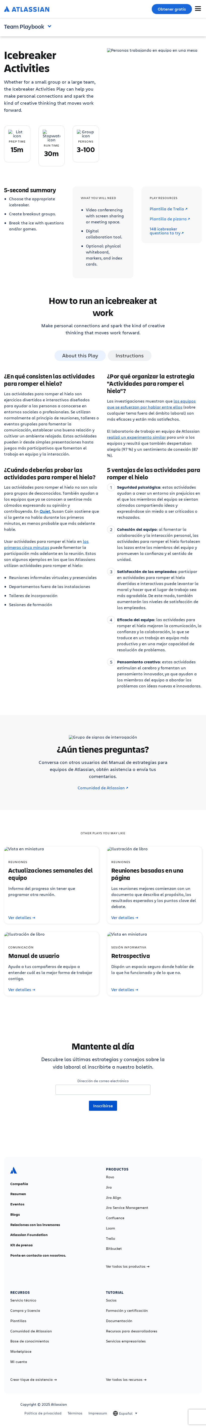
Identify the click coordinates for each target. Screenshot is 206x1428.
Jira (109, 1187)
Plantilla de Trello (167, 209)
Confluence (115, 1218)
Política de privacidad (43, 1413)
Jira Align (113, 1198)
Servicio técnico (23, 1300)
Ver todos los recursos (124, 1380)
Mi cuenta (18, 1362)
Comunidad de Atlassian (101, 788)
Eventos (17, 1204)
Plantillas (18, 1321)
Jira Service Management (127, 1208)
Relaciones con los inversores (35, 1225)
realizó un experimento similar (136, 437)
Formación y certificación (127, 1311)
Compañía (19, 1184)
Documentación (119, 1321)
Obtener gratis (172, 9)
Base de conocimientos (29, 1341)
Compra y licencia (25, 1311)
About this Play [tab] (80, 355)
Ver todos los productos (125, 1266)
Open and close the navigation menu (50, 25)
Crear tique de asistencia (31, 1380)
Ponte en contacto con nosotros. (38, 1255)
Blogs (15, 1214)
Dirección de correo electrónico (103, 1080)
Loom (110, 1228)
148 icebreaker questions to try (165, 231)
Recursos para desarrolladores (131, 1331)
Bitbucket (114, 1249)
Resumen (18, 1194)
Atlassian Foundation (29, 1235)
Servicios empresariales (126, 1341)
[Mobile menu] (198, 8)
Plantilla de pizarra (168, 218)
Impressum (97, 1413)
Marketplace (20, 1351)
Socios (111, 1300)
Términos (75, 1413)
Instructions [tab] (130, 355)
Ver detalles (19, 918)
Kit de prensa (21, 1245)
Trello (110, 1239)
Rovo (110, 1177)
